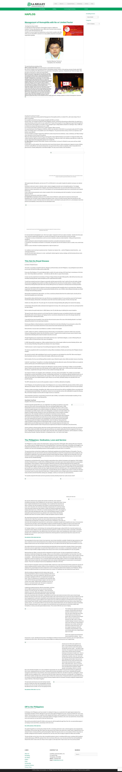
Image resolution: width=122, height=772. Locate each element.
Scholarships (79, 3)
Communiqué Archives (69, 9)
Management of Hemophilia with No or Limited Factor (49, 22)
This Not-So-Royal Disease (37, 261)
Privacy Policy (28, 767)
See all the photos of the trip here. (33, 725)
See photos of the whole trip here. (33, 537)
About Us (61, 3)
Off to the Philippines (34, 707)
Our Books (27, 9)
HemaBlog (42, 9)
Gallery (54, 9)
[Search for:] (86, 754)
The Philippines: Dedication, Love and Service (45, 440)
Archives (86, 3)
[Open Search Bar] (96, 9)
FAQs (92, 3)
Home (56, 3)
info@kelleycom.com (58, 760)
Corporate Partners (70, 3)
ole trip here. (33, 689)
